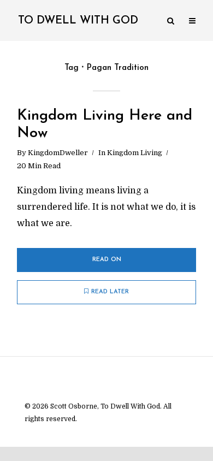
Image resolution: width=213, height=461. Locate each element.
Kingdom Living (134, 153)
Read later (110, 292)
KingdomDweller (58, 153)
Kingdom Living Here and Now (104, 125)
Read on (106, 260)
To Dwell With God (78, 20)
